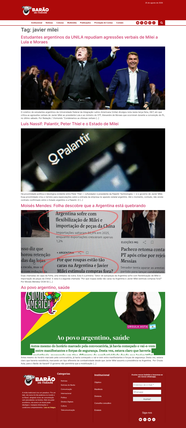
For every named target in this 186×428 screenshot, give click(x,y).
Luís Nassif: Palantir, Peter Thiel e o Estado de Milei (70, 123)
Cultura (64, 406)
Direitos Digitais (67, 402)
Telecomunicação (68, 410)
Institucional (36, 23)
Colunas (60, 23)
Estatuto (97, 410)
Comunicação (66, 389)
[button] (161, 22)
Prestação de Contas (103, 23)
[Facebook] (137, 22)
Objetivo (97, 382)
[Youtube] (145, 22)
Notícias (49, 23)
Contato (119, 23)
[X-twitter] (141, 22)
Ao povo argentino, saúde (45, 287)
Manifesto (98, 389)
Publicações (85, 23)
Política (64, 398)
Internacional (66, 393)
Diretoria (97, 396)
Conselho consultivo (102, 403)
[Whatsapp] (154, 22)
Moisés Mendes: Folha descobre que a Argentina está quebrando (83, 205)
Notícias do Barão (68, 385)
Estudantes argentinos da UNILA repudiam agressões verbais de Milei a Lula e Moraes (89, 39)
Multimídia (72, 23)
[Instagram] (149, 22)
